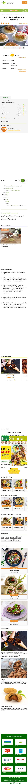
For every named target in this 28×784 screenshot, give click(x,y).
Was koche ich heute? (14, 596)
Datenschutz (17, 777)
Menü (2, 11)
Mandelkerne (14, 186)
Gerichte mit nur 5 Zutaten (14, 623)
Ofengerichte (13, 537)
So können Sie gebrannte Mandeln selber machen (12, 652)
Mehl (7, 199)
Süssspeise (3, 540)
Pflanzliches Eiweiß (18, 508)
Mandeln (3, 679)
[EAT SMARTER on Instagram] (14, 783)
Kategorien (21, 780)
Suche (23, 11)
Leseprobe (3, 467)
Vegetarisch (10, 540)
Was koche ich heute (6, 527)
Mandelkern (4, 219)
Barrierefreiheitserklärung (10, 780)
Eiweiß (7, 201)
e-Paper (25, 467)
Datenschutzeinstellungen (8, 779)
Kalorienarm (17, 540)
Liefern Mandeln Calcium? (6, 706)
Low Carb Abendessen (19, 490)
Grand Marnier (9, 188)
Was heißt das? (22, 57)
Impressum (10, 777)
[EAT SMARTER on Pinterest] (11, 783)
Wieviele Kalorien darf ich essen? (22, 70)
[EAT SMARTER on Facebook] (8, 783)
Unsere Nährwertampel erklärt (12, 118)
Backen (7, 537)
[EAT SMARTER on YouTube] (20, 783)
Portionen (22, 182)
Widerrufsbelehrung (21, 779)
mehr (25, 104)
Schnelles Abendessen (14, 570)
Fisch (2, 537)
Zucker (7, 192)
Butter (7, 197)
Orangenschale (16, 190)
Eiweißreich (6, 508)
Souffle (19, 537)
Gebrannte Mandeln (10, 375)
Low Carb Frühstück (6, 490)
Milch (7, 194)
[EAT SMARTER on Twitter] (17, 783)
